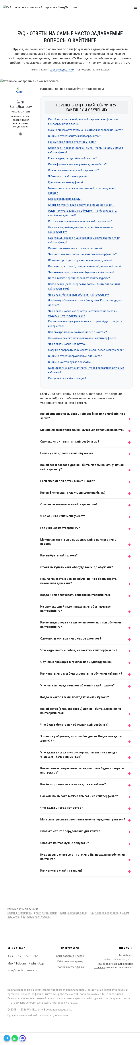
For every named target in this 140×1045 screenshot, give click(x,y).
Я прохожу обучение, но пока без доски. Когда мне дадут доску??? (81, 738)
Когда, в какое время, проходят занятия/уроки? (79, 278)
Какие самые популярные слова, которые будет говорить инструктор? (82, 770)
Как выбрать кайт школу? (64, 198)
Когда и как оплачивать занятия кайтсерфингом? (80, 221)
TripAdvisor (125, 955)
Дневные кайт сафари (36, 916)
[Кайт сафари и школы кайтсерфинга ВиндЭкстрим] (40, 7)
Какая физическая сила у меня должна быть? (77, 164)
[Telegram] (20, 134)
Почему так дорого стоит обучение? (72, 141)
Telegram (21, 963)
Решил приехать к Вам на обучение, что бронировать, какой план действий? (78, 581)
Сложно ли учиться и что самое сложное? (75, 248)
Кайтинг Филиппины (19, 912)
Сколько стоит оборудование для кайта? (75, 356)
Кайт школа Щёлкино (73, 912)
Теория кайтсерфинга (70, 967)
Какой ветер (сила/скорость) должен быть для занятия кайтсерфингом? (80, 711)
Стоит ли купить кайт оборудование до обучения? (81, 204)
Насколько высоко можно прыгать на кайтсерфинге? (82, 338)
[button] (135, 7)
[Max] (22, 1038)
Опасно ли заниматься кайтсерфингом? (73, 170)
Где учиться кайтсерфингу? (65, 182)
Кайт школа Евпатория (104, 912)
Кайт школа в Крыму (70, 961)
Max (10, 963)
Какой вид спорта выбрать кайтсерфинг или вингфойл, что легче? (82, 416)
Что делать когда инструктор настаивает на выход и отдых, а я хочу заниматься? (78, 754)
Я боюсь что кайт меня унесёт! (68, 176)
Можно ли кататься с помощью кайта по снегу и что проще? (78, 542)
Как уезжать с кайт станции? (67, 378)
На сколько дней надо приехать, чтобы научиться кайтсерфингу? (76, 609)
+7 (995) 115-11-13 (22, 956)
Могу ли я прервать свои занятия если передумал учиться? (86, 350)
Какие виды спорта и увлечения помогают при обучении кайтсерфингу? (80, 624)
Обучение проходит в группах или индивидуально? (80, 260)
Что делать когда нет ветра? (67, 344)
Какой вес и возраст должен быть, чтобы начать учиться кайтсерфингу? (82, 467)
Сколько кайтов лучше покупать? (69, 362)
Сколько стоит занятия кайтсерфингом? (74, 136)
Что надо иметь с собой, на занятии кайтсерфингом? (82, 254)
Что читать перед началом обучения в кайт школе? (81, 272)
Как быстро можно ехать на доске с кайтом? (77, 332)
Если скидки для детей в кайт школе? (72, 158)
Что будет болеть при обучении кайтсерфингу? (78, 294)
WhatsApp (37, 963)
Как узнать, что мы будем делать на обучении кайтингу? (84, 266)
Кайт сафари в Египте (70, 956)
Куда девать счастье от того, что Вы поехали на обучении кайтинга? (82, 857)
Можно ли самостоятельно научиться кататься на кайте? (85, 130)
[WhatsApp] (14, 1038)
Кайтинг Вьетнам (46, 912)
